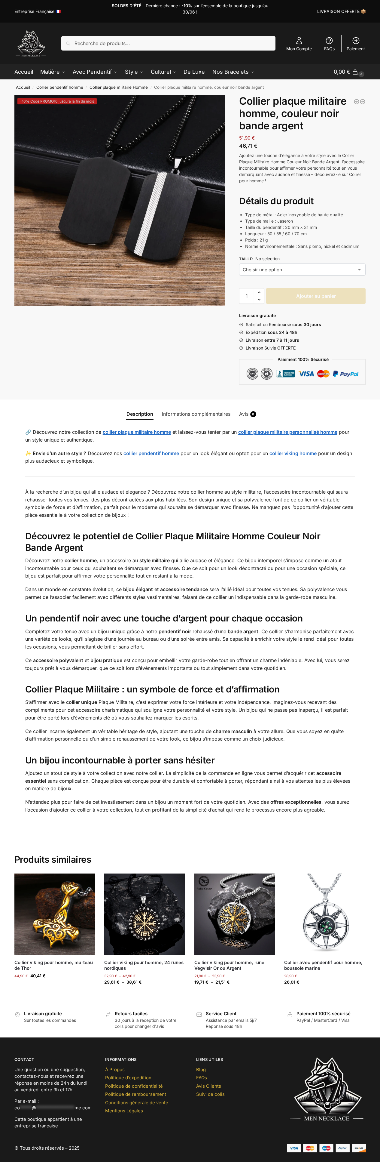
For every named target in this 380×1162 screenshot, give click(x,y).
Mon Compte (299, 48)
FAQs (329, 48)
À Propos (115, 1069)
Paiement (356, 48)
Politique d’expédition (128, 1077)
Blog (201, 1069)
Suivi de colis (210, 1094)
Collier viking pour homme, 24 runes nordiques (144, 965)
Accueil (23, 87)
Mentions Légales (124, 1111)
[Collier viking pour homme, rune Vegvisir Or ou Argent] (234, 914)
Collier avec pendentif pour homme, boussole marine (323, 965)
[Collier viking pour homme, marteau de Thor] (55, 914)
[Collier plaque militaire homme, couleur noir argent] (357, 102)
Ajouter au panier (316, 296)
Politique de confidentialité (134, 1086)
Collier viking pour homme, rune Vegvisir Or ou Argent (229, 965)
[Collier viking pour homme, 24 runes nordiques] (144, 914)
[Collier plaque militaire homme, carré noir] (363, 102)
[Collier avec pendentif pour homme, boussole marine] (324, 914)
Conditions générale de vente (136, 1102)
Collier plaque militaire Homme (119, 87)
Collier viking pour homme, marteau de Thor (53, 965)
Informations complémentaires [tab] (196, 414)
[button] (259, 292)
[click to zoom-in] (119, 200)
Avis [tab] (246, 414)
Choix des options (145, 994)
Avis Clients (208, 1086)
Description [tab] (139, 414)
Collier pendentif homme (59, 87)
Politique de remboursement (135, 1094)
